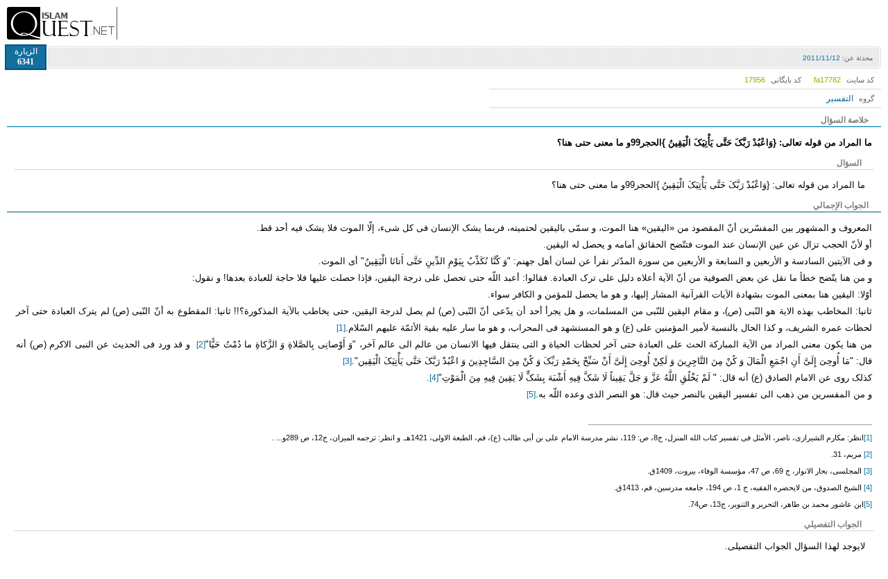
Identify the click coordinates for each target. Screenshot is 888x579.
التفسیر (839, 98)
